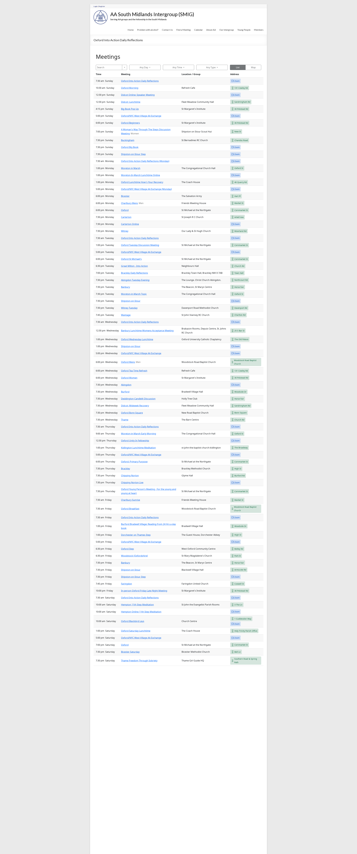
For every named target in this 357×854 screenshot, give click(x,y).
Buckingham (127, 140)
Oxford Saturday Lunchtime (135, 630)
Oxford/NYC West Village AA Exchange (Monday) (146, 189)
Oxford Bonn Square (132, 412)
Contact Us (167, 29)
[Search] (124, 67)
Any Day (144, 67)
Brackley (125, 468)
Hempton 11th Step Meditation (137, 604)
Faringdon (126, 583)
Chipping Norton (130, 475)
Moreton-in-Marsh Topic (134, 293)
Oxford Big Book (129, 147)
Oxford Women (129, 377)
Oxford (125, 210)
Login (96, 6)
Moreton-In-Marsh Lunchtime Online (140, 175)
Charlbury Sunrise (130, 499)
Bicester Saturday (130, 651)
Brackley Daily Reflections (134, 272)
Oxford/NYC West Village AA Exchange (141, 115)
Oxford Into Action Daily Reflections (140, 80)
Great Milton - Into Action (134, 265)
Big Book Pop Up (130, 108)
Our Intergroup (226, 29)
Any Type (211, 67)
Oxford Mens (128, 362)
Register (102, 6)
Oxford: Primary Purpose (134, 461)
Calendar (198, 29)
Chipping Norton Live (132, 482)
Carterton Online (130, 224)
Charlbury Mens (129, 203)
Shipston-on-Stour (130, 300)
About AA (211, 29)
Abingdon (126, 384)
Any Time (177, 67)
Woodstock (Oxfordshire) (134, 555)
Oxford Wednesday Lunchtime (137, 339)
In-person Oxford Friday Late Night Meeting (144, 590)
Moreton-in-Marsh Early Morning (138, 433)
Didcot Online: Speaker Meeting (138, 94)
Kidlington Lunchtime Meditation (138, 447)
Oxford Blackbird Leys (132, 621)
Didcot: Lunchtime (130, 101)
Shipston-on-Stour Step (133, 154)
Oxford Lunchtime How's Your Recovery (142, 182)
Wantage (126, 315)
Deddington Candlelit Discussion (138, 398)
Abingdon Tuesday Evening (135, 280)
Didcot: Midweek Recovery (135, 405)
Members (258, 29)
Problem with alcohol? (147, 29)
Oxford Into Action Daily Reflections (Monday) (145, 161)
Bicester (125, 196)
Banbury (125, 287)
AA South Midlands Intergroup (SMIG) (152, 14)
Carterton (126, 217)
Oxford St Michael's (131, 259)
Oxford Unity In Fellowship (135, 440)
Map (253, 67)
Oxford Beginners (130, 122)
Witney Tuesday (129, 307)
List (238, 67)
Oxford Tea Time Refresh (134, 370)
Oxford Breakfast (130, 508)
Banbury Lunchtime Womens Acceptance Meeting (147, 330)
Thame (124, 419)
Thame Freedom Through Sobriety (139, 660)
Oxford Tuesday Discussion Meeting (140, 245)
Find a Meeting (183, 29)
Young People (243, 29)
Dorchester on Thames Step (136, 534)
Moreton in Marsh (130, 168)
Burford (125, 391)
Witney (124, 231)
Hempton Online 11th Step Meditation (141, 611)
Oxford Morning (129, 87)
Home (131, 29)
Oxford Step (127, 548)
